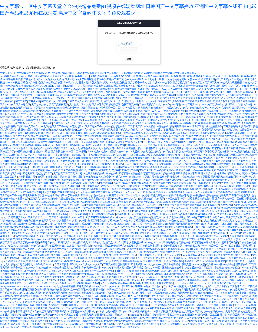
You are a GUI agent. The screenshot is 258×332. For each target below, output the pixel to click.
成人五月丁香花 (72, 314)
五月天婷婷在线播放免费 (51, 277)
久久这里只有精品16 (41, 123)
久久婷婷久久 (137, 139)
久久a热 (128, 110)
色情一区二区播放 (77, 233)
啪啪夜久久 (123, 139)
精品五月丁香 (56, 317)
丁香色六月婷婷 (29, 82)
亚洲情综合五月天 (152, 142)
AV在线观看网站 (42, 211)
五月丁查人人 (139, 214)
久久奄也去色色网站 (175, 79)
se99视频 (136, 205)
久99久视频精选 (183, 98)
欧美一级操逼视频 (195, 139)
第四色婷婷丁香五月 (139, 179)
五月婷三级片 (125, 223)
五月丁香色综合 (215, 267)
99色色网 (15, 255)
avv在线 (243, 176)
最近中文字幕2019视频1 (220, 292)
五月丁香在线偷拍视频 (130, 173)
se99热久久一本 (120, 176)
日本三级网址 (227, 92)
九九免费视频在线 (211, 220)
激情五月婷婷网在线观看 (94, 167)
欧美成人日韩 (89, 98)
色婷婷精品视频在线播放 (99, 85)
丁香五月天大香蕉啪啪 (159, 164)
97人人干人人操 (217, 299)
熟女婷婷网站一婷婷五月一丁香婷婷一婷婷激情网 (206, 305)
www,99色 (31, 277)
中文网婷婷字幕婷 (45, 158)
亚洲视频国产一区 (223, 167)
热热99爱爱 (112, 311)
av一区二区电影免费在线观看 (168, 267)
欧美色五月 (49, 98)
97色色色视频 (187, 176)
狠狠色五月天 (78, 154)
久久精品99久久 (11, 245)
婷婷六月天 (88, 314)
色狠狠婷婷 (216, 311)
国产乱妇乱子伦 (51, 161)
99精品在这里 (140, 211)
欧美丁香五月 (34, 192)
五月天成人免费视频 (99, 158)
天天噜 (148, 227)
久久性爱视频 (170, 114)
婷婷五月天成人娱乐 (56, 214)
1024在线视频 (7, 311)
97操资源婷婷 (92, 101)
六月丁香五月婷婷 (231, 110)
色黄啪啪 (13, 205)
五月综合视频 (45, 179)
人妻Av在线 (194, 79)
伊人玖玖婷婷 (72, 186)
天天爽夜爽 (67, 205)
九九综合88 (106, 101)
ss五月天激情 (119, 79)
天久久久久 (19, 292)
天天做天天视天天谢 (191, 205)
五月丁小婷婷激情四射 (80, 283)
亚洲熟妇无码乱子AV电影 (119, 142)
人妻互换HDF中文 (112, 327)
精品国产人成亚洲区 (217, 76)
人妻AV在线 (216, 120)
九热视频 (118, 110)
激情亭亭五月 (18, 267)
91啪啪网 (27, 139)
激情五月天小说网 (22, 308)
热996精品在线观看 (25, 236)
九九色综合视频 (171, 142)
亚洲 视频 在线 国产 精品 (144, 183)
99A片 (113, 82)
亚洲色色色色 (242, 186)
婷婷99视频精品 (117, 280)
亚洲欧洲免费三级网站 (137, 186)
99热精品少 (180, 274)
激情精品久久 (158, 151)
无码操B (73, 324)
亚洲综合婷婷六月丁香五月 (71, 299)
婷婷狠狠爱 (56, 289)
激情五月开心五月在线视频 (128, 308)
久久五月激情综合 (145, 258)
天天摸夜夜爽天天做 (174, 145)
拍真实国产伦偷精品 (149, 248)
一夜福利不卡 (151, 148)
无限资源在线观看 (205, 308)
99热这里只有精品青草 (228, 227)
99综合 (56, 179)
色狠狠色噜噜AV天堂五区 (159, 317)
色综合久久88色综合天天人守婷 (204, 129)
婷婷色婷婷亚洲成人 (132, 132)
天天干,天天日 (135, 126)
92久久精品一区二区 (178, 321)
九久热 (221, 132)
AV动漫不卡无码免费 (227, 242)
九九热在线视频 (231, 311)
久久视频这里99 (219, 233)
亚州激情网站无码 (169, 176)
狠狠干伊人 (231, 104)
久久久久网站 (82, 192)
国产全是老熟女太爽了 (76, 117)
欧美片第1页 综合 (235, 261)
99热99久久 (106, 154)
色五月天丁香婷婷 (59, 126)
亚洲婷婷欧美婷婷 (196, 280)
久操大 (49, 264)
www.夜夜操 (32, 233)
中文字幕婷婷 (248, 308)
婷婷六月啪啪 (97, 227)
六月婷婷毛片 (151, 321)
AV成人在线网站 (134, 136)
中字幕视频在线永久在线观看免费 (140, 189)
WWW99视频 (13, 82)
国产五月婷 (21, 101)
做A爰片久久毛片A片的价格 (49, 79)
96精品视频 (131, 107)
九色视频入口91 (214, 139)
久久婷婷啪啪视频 (42, 139)
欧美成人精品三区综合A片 (181, 308)
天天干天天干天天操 (34, 214)
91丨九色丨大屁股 (154, 79)
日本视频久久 (70, 82)
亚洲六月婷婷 (157, 195)
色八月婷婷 (188, 311)
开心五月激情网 (141, 305)
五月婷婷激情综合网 (169, 154)
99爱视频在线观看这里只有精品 (203, 183)
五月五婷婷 (114, 76)
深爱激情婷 (106, 183)
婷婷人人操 (162, 261)
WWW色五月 (128, 76)
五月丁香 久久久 (152, 98)
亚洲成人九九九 (97, 117)
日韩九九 (246, 296)
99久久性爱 (224, 255)
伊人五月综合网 (89, 139)
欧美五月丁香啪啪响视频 (99, 217)
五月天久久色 (137, 317)
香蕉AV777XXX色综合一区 (17, 148)
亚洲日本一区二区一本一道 (123, 195)
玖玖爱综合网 (88, 161)
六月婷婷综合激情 (92, 248)
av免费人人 (120, 324)
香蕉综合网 (231, 321)
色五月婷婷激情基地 (135, 164)
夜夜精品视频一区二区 (145, 110)
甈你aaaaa (123, 314)
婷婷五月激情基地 (246, 183)
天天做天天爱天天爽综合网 (67, 173)
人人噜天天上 (153, 277)
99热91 (177, 239)
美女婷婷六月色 (230, 129)
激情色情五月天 (246, 192)
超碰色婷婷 (135, 176)
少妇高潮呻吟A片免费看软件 (200, 164)
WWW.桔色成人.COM (132, 227)
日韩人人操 (192, 145)
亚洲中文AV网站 (86, 129)
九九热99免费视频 (66, 286)
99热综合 (167, 82)
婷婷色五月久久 (42, 280)
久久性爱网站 (207, 261)
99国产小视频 (73, 145)
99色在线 (174, 220)
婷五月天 (63, 324)
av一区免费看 (172, 198)
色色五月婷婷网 (239, 161)
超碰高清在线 (240, 264)
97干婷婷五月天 (191, 245)
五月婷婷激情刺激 (81, 245)
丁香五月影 (123, 208)
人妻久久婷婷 (79, 220)
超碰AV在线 (67, 223)
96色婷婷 (27, 302)
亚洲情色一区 (7, 236)
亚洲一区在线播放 (77, 214)
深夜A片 (138, 117)
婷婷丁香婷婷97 (153, 114)
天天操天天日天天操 (188, 120)
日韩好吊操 (146, 292)
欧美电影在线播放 (176, 217)
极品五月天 (158, 252)
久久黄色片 (238, 79)
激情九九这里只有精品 (161, 283)
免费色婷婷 (80, 302)
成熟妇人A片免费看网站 (198, 148)
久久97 (3, 95)
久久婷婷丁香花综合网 (42, 227)
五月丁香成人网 (211, 205)
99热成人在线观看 (229, 82)
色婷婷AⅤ (180, 280)
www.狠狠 (245, 267)
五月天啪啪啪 (230, 126)
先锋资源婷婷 (31, 220)
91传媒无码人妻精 (9, 296)
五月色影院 (107, 324)
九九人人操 (58, 186)
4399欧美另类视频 (240, 151)
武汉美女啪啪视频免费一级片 (123, 302)
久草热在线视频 (47, 299)
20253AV (185, 248)
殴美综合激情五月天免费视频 (48, 327)
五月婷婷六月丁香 (75, 85)
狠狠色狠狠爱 (206, 167)
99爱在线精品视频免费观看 (66, 267)
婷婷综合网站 (101, 280)
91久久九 (148, 264)
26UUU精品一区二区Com (214, 245)
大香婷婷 (251, 139)
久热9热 (157, 82)
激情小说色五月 (54, 89)
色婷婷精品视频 (219, 195)
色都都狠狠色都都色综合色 (118, 321)
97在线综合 (46, 314)
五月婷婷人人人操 (118, 233)
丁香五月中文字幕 (236, 258)
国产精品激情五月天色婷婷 (141, 324)
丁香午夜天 (74, 195)
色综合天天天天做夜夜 (65, 164)
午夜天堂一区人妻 (91, 267)
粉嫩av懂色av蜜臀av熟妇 (16, 198)
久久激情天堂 (105, 242)
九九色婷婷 (105, 148)
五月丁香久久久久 (62, 123)
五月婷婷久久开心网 (110, 123)
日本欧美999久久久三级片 (115, 317)
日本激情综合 (160, 223)
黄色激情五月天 (44, 173)
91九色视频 (61, 227)
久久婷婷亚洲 (242, 85)
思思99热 (83, 82)
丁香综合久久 (115, 220)
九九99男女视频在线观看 (47, 205)
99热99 (247, 255)
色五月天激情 (88, 107)
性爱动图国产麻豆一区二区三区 (28, 223)
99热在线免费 (141, 296)
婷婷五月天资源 (116, 145)
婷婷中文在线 (223, 164)
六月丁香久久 (235, 179)
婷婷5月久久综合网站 (218, 189)
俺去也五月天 (26, 205)
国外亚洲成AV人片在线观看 (189, 126)
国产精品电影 (176, 261)
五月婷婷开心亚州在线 (20, 95)
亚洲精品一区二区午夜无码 (79, 277)
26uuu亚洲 (5, 223)
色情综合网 (248, 114)
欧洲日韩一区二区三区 (174, 161)
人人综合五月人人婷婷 (228, 308)
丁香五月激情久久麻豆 (164, 292)
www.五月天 (218, 201)
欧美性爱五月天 (128, 255)
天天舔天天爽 (212, 82)
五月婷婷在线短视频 (105, 277)
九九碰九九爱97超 (35, 292)
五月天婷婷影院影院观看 (116, 264)
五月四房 (24, 258)
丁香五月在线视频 (88, 114)
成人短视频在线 (214, 126)
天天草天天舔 (40, 308)
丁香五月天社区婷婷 (245, 305)
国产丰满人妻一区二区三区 (229, 198)
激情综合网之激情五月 (38, 261)
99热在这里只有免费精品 (167, 264)
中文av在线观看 (135, 79)
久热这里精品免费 (62, 136)
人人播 (167, 211)
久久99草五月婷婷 (182, 132)
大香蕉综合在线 (239, 189)
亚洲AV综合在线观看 (70, 183)
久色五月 (183, 114)
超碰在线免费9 (43, 201)
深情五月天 (59, 85)
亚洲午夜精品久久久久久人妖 (154, 104)
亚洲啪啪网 (169, 242)
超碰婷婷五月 (51, 183)
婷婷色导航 (41, 305)
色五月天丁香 (189, 239)
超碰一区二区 (113, 227)
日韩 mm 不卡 (246, 148)
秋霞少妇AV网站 (140, 95)
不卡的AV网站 (126, 311)
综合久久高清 (121, 242)
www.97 (59, 117)
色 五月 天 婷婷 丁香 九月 (51, 132)
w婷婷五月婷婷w (166, 170)
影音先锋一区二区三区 (39, 186)
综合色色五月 (125, 211)
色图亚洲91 (191, 314)
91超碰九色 (55, 270)
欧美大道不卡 (109, 267)
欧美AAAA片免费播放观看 (173, 85)
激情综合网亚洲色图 (244, 101)
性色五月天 (111, 314)
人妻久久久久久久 (243, 239)
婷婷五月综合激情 (175, 139)
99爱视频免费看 (23, 151)
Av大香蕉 (135, 151)
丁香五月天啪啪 (150, 176)
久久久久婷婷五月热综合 (120, 117)
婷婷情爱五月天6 (27, 176)
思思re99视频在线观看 (198, 195)
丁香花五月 (115, 236)
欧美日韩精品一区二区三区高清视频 (179, 117)
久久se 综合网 (120, 154)
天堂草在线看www (233, 252)
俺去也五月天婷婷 (57, 176)
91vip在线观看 (28, 117)
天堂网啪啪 (70, 129)
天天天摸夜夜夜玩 (58, 104)
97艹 (160, 110)
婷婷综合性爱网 (14, 220)
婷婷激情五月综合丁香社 (125, 170)
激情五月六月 (208, 79)
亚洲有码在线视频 (72, 95)
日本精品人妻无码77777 (42, 258)
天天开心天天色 (186, 236)
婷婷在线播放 (153, 92)
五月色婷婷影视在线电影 (238, 95)
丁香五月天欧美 (147, 170)
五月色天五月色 (21, 136)
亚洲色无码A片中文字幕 (19, 327)
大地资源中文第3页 (91, 327)
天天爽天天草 (190, 89)
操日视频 (61, 101)
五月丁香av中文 (176, 167)
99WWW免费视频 (35, 170)
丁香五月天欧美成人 (191, 154)
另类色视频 (226, 205)
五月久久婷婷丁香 (35, 89)
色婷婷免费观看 (198, 189)
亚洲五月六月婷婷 (184, 283)
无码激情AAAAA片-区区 (13, 76)
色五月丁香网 (101, 255)
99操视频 (114, 305)
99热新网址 (26, 296)
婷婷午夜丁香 (27, 201)
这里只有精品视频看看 (211, 89)
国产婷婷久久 (48, 101)
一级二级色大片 (21, 123)
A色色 (96, 283)
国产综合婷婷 (202, 311)
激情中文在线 (149, 280)
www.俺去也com (190, 255)
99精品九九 (126, 305)
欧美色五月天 (82, 76)
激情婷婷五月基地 (100, 192)
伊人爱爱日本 (64, 220)
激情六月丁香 (101, 236)
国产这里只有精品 (64, 192)
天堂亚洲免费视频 (32, 98)
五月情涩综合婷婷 (175, 186)
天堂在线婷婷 (166, 189)
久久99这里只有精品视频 (166, 158)
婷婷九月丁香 (7, 142)
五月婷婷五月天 (107, 139)
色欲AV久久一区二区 (172, 92)
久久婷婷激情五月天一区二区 (223, 145)
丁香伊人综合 (108, 208)
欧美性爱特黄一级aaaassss (189, 170)
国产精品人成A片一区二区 (186, 230)
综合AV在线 (245, 248)
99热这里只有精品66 (215, 277)
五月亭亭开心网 (234, 217)
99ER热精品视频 (94, 252)
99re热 (223, 289)
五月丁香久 (249, 158)
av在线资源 (152, 85)
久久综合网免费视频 (98, 258)
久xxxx (141, 277)
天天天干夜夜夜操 (187, 292)
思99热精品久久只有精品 (130, 267)
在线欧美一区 (123, 214)
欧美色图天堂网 (236, 314)
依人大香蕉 (227, 98)
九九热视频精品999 (245, 92)
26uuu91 (64, 120)
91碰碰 (163, 321)
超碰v (140, 148)
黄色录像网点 (174, 151)
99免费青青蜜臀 (218, 179)
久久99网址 (153, 214)
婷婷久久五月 (228, 183)
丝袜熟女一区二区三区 (129, 230)
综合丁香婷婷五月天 (195, 267)
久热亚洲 (250, 261)
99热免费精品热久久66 (22, 208)
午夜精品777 (163, 289)
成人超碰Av (199, 324)
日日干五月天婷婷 (244, 136)
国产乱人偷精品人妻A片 (162, 95)
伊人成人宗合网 (47, 274)
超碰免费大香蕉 (41, 151)
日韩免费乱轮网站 (99, 82)
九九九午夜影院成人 (195, 286)
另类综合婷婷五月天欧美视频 (236, 223)
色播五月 (60, 145)
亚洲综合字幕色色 (15, 89)
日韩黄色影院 (18, 233)
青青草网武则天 (234, 201)
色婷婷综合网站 (72, 261)
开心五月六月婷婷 (154, 139)
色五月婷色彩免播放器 (50, 82)
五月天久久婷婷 (38, 198)
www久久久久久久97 (103, 286)
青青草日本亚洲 (244, 120)
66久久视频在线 (91, 183)
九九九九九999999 (170, 277)
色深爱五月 (57, 261)
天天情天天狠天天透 (179, 223)
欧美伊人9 (215, 107)
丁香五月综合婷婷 (151, 314)
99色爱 (111, 161)
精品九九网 (223, 142)
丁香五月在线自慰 (126, 277)
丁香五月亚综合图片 (144, 220)
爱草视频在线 (160, 227)
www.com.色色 (30, 299)
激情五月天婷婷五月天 (69, 92)
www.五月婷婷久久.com (213, 230)
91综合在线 (109, 201)
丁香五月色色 (55, 321)
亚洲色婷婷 (135, 161)
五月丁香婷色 (176, 258)
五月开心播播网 (76, 176)
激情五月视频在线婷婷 (94, 292)
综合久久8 (80, 205)
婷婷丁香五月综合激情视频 (27, 145)
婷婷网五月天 (183, 95)
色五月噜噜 (32, 274)
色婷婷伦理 (199, 76)
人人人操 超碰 (120, 101)
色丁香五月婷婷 (194, 186)
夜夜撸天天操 (229, 317)
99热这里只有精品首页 (201, 208)
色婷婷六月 (32, 267)
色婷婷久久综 (191, 261)
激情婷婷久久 (158, 217)
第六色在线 (112, 173)
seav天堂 (105, 95)
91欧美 (101, 311)
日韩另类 (101, 289)
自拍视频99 (157, 107)
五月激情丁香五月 (195, 252)
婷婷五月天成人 (197, 114)
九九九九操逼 (136, 101)
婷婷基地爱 (128, 236)
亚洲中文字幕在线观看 (50, 142)
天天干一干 (124, 274)
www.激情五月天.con (155, 308)
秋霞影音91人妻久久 (26, 248)
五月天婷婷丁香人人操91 (98, 126)
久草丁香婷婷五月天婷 (229, 296)
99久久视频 (92, 299)
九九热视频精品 (199, 299)
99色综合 (128, 220)
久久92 (204, 161)
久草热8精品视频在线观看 (178, 302)
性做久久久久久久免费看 (199, 192)
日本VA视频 (208, 270)
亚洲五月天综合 (143, 158)
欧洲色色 (247, 220)
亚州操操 (202, 292)
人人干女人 (9, 167)
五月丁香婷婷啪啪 (142, 223)
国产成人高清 (31, 164)
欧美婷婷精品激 (199, 248)
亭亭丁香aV (193, 161)
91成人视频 (92, 123)
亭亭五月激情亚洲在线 (147, 236)
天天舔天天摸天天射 (33, 252)
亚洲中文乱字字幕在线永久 (164, 305)
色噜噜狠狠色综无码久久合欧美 (35, 85)
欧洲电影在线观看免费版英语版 (95, 198)
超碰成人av (48, 145)
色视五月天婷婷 (130, 104)
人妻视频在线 (136, 242)
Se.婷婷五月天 (99, 245)
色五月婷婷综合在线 (190, 220)
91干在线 (75, 139)
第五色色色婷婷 (60, 248)
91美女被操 (41, 154)
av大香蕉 (42, 321)
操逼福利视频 (7, 248)
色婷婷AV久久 (33, 120)
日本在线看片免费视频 (124, 148)
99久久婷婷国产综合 (113, 248)
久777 (115, 239)
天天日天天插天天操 (125, 89)
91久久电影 (191, 92)
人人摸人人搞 (124, 114)
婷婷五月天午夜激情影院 (31, 195)
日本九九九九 (124, 205)
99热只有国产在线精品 (156, 136)
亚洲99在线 (204, 173)
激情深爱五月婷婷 (101, 239)
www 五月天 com (190, 104)
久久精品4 (118, 164)
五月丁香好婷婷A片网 (203, 242)
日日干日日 (46, 164)
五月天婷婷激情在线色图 (91, 142)
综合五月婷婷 (223, 79)
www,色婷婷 (109, 230)
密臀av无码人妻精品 (92, 321)
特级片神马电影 (126, 283)
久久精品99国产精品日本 (112, 299)
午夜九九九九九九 (232, 220)
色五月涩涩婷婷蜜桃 (174, 110)
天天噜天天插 (178, 183)
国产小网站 (187, 142)
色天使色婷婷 (183, 242)
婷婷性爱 (13, 110)
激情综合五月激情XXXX (120, 289)
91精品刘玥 (172, 195)
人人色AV (29, 154)
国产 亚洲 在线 (200, 123)
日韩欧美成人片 (75, 101)
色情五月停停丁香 (111, 189)
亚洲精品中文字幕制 (181, 123)
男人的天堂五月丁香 (91, 201)
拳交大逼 (145, 151)
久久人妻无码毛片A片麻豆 (158, 132)
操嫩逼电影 (111, 274)
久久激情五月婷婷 (33, 183)
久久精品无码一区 (237, 289)
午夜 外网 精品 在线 (208, 92)
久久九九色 (187, 179)
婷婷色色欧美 (196, 136)
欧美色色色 (163, 324)
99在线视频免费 (14, 154)
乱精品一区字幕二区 (125, 252)
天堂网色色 (88, 179)
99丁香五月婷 (83, 239)
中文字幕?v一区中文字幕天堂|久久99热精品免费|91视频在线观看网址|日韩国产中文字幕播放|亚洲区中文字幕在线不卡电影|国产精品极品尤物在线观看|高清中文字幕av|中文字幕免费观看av (98, 73)
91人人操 (239, 167)
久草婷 (182, 129)
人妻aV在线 (191, 167)
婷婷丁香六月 (194, 274)
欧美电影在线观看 (32, 161)
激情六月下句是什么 (44, 296)
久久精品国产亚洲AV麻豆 (106, 132)
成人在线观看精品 (216, 114)
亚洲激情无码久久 (117, 245)
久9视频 (172, 120)
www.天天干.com (232, 89)
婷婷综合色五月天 (222, 101)
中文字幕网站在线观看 (133, 92)
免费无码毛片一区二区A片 (110, 107)
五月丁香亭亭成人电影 (140, 82)
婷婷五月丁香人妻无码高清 (173, 208)
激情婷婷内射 (236, 76)
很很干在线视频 (214, 252)
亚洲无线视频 (84, 286)
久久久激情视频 (42, 245)
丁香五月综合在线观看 (122, 258)
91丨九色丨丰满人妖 (205, 142)
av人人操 (187, 324)
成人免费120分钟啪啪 (63, 280)
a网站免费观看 (112, 92)
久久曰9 (60, 258)
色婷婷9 (231, 277)
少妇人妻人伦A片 (205, 158)
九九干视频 (143, 89)
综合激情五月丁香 (172, 245)
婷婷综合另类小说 (30, 189)
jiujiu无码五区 (94, 230)
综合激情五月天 (103, 179)
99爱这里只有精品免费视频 (99, 308)
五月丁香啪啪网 (60, 201)
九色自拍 (114, 255)
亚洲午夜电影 (156, 296)
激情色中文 (192, 110)
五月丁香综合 (117, 186)
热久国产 (86, 145)
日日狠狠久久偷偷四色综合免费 (46, 167)
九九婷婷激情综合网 (29, 110)
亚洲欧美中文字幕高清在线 (71, 189)
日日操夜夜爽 (188, 289)
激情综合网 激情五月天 (203, 296)
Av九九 (252, 176)
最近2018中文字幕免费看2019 (129, 85)
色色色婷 (229, 136)
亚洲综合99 (76, 264)
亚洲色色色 (178, 164)
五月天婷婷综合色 (178, 136)
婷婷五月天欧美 (78, 230)
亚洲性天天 (215, 302)
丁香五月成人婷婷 (131, 123)
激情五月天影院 (168, 214)
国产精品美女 (134, 280)
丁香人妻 (20, 274)
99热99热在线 (195, 85)
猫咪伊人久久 (131, 198)
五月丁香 (231, 299)
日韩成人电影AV (60, 211)
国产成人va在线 (72, 167)
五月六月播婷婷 (84, 280)
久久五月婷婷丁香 (208, 117)
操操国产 (99, 314)
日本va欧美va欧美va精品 (100, 151)
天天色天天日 (99, 145)
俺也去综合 (12, 258)
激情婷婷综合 (119, 126)
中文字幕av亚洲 (115, 292)
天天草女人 (79, 123)
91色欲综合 (209, 154)
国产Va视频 (122, 201)
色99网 (185, 151)
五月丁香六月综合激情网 (225, 148)
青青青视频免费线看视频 (198, 101)
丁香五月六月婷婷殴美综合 (170, 192)
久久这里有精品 (21, 129)
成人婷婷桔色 (13, 230)
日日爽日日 (138, 270)
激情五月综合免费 (97, 220)
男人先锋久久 (121, 151)
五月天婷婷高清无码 (210, 110)
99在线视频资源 (72, 321)
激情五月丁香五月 (97, 302)
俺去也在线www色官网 (43, 239)
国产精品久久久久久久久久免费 (207, 321)
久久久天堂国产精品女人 (142, 201)
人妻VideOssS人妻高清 (123, 120)
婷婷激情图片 (77, 126)
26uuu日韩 (141, 120)
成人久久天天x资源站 (192, 277)
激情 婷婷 (220, 261)
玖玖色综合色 (207, 211)
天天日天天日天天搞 (205, 283)
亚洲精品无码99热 (157, 120)
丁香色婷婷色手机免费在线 (87, 136)
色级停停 (53, 198)
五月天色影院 (224, 324)
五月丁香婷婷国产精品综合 (94, 186)
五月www (5, 104)
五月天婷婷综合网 (71, 179)
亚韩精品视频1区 (207, 214)
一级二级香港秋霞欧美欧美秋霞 (197, 198)
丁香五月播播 (53, 302)
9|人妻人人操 (53, 223)
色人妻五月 (48, 192)
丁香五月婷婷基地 (40, 129)
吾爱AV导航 (115, 261)
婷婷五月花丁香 (21, 239)
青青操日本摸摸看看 (60, 217)
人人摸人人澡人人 (211, 317)
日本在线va (22, 167)
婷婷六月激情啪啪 (9, 321)
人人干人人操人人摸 (73, 270)
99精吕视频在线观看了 (110, 98)
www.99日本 (78, 217)
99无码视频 (39, 302)
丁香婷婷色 (39, 107)
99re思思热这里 (86, 164)
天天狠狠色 (175, 311)
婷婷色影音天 (10, 85)
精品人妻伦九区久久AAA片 (156, 230)
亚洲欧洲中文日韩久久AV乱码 (32, 126)
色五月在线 (234, 233)
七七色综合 (105, 176)
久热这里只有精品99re (138, 217)
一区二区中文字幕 (98, 233)
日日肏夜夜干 (61, 264)
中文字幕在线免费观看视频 (143, 154)
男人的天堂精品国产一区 (95, 261)
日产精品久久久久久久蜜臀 (84, 211)
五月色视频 (190, 258)
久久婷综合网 (146, 198)
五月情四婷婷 (181, 189)
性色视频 (122, 82)
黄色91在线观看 (98, 76)
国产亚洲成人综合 (231, 302)
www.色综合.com (153, 242)
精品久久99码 (151, 117)
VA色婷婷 (84, 110)
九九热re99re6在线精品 (152, 302)
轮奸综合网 (67, 302)
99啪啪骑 (58, 314)
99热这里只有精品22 (73, 252)
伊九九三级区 (163, 201)
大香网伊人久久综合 (66, 242)
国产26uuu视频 (120, 179)
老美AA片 (50, 230)
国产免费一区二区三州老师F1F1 (27, 324)
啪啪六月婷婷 (245, 104)
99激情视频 (6, 239)
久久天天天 (104, 120)
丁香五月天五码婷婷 (227, 170)
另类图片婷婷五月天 (101, 110)
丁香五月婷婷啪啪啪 (67, 274)
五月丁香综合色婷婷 (59, 154)
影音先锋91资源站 (27, 132)
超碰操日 (138, 321)
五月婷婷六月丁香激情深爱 (47, 95)
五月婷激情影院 (131, 327)
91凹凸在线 (27, 230)
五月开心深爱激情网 (38, 289)
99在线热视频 (53, 170)
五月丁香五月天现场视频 (242, 245)
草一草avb (114, 167)
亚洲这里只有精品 (234, 280)
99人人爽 (175, 289)
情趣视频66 (215, 123)
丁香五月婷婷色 (135, 299)
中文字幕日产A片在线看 (177, 296)
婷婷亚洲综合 (48, 189)
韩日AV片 (229, 120)
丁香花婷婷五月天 (213, 136)
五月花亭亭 (149, 261)
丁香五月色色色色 (9, 179)
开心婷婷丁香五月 (242, 324)
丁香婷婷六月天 (122, 270)
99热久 (147, 286)
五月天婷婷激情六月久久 (155, 123)
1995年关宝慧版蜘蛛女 (212, 104)
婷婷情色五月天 (61, 139)
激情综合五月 (232, 267)
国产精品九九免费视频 (128, 129)
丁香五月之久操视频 (155, 233)
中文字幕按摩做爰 (90, 208)
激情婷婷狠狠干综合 (181, 76)
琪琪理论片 (74, 208)
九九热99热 (131, 248)
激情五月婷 (27, 245)
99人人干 (217, 239)
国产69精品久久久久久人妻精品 (233, 270)
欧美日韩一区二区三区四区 (118, 296)
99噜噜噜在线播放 (132, 261)
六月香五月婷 (246, 170)
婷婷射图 (204, 120)
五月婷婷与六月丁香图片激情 (80, 79)
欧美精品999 (246, 129)
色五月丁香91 (13, 189)
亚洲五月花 (172, 129)
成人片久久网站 (50, 120)
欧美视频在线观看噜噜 (35, 317)
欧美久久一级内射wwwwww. (33, 270)
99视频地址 (33, 314)
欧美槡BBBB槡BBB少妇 (219, 264)
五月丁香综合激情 (152, 145)
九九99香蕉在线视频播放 (227, 208)
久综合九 (247, 89)
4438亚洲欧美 (144, 252)
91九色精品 (240, 98)
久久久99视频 (138, 274)
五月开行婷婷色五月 (240, 195)
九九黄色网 (122, 161)
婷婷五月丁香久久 (247, 317)
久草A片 (7, 129)
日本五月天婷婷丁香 (234, 139)
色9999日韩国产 (180, 201)
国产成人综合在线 (87, 242)
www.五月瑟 (44, 248)
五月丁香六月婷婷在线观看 (20, 305)
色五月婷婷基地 (121, 183)
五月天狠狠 (137, 264)
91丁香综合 (125, 239)
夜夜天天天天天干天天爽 (185, 211)
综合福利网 (232, 176)
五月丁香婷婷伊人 (146, 255)
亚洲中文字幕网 (134, 286)
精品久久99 (168, 98)
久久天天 (159, 198)
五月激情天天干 (14, 317)
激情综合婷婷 (189, 233)
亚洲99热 (191, 217)
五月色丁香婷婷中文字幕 (229, 158)
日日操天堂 (144, 107)
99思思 (82, 151)
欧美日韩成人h (198, 223)
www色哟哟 (90, 120)
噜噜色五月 (246, 142)
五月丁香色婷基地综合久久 (223, 248)
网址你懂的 (203, 233)
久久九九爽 (97, 296)
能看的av (234, 142)
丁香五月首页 (76, 120)
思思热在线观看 (234, 274)
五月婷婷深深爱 (86, 289)
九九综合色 (213, 223)
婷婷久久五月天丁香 (200, 201)
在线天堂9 (198, 82)
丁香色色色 (244, 321)
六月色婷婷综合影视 (219, 161)
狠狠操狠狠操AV (143, 311)
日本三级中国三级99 (190, 270)
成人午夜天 (138, 114)
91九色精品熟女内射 (74, 317)
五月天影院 (28, 173)
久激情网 (226, 107)
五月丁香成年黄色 (68, 110)
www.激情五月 (72, 327)
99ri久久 (138, 142)
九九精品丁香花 (57, 305)
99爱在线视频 (160, 311)
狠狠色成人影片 (89, 148)
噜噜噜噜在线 (13, 79)
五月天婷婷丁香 (8, 195)
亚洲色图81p (164, 255)
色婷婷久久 (39, 148)
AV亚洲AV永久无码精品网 (35, 255)
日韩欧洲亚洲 (104, 79)
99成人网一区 (248, 233)
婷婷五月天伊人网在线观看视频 (152, 76)
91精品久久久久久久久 (176, 107)
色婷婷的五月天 (107, 114)
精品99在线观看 (166, 280)
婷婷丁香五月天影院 (217, 236)
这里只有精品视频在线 (229, 173)
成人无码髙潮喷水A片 (15, 217)
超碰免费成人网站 (199, 107)
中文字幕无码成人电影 (62, 76)
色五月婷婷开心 (53, 252)
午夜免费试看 (27, 158)
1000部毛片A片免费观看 (68, 98)
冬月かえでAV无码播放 (171, 148)
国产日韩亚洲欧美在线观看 (211, 258)
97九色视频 (247, 154)
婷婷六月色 (237, 255)
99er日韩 (175, 104)
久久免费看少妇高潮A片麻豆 (175, 299)
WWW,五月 (63, 230)
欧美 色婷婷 (142, 283)
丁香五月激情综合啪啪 (155, 173)
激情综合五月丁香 (88, 170)
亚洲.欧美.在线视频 (173, 286)
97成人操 (39, 230)
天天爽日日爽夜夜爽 (97, 305)
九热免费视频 (156, 211)
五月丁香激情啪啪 (78, 158)
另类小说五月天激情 (245, 292)
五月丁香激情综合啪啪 (225, 192)
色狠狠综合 (105, 170)
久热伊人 (228, 239)
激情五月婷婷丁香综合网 (101, 214)
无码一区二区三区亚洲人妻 (212, 314)
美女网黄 (200, 236)
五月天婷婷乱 (239, 107)
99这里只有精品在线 (94, 173)
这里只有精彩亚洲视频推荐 (144, 208)
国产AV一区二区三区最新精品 (166, 89)
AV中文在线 (119, 217)
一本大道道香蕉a (246, 277)
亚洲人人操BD (18, 186)
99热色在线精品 (165, 126)
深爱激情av (176, 324)
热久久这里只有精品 (218, 286)
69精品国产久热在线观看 (171, 101)
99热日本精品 (136, 233)
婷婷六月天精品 (45, 117)
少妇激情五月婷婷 (187, 214)
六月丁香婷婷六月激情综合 (82, 311)
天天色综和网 (222, 151)
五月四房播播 (59, 311)
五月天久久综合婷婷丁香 (239, 132)
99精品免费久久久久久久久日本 (162, 270)
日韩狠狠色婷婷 (168, 236)
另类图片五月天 (170, 205)
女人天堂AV (19, 192)
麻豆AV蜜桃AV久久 (41, 136)
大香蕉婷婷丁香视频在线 (242, 236)
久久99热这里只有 (151, 205)
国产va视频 (76, 248)
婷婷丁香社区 (202, 176)
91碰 (213, 173)
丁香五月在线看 (58, 283)
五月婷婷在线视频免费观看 (106, 104)
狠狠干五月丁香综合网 (202, 151)
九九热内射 (151, 101)
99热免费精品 (194, 317)
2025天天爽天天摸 (105, 129)
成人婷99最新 (93, 189)
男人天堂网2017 (14, 183)
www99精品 (227, 186)
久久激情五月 (234, 230)
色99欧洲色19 (101, 195)
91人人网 (120, 286)
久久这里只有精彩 (60, 255)
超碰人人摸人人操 (120, 95)
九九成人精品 (7, 264)
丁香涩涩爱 (219, 274)
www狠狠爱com (49, 110)
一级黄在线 (92, 176)
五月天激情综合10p (38, 217)
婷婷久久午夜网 (212, 85)
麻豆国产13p (138, 239)
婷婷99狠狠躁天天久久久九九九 (63, 148)
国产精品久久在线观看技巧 (134, 167)
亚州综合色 (87, 195)
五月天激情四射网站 (21, 211)
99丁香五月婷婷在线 (173, 314)
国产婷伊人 (228, 85)
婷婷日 (182, 195)
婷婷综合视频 (157, 186)
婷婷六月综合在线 (214, 95)
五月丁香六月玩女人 (89, 324)
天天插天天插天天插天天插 (101, 205)
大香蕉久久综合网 (46, 114)
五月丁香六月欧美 (182, 82)
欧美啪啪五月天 (133, 145)
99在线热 (118, 198)
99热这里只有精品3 (133, 98)
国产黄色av (27, 79)
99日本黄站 (238, 164)
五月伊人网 (34, 101)
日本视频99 (54, 308)
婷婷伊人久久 (131, 292)
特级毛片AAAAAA (74, 89)
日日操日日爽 (70, 142)
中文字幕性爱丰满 (151, 161)
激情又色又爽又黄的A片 (230, 214)
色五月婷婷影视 (91, 95)
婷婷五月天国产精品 (38, 76)
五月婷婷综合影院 (15, 170)
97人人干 (97, 264)
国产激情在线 (148, 192)
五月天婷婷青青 (108, 211)
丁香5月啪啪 (92, 154)
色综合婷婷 (45, 267)
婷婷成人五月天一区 (82, 255)
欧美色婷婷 (75, 292)
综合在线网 (135, 314)
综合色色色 (61, 233)
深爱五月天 (62, 158)
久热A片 (87, 264)
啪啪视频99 (14, 117)
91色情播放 (9, 126)
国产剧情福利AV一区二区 (64, 151)
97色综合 (74, 201)
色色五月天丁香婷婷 (76, 258)
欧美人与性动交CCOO (23, 114)
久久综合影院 (22, 264)
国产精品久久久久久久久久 (125, 192)
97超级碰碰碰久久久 (11, 161)
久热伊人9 (101, 161)
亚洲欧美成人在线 (61, 245)
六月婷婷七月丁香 (175, 252)
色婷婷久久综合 (108, 223)
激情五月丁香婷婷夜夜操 (26, 242)
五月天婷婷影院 (23, 107)
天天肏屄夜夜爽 (28, 321)
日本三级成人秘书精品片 (43, 92)
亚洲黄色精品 (151, 299)
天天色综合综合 (39, 104)
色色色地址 (247, 311)
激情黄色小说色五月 (67, 114)
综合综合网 (198, 95)
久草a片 (203, 145)
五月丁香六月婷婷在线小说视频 (145, 245)
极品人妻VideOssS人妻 (193, 264)
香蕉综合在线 (47, 242)
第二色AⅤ (157, 286)
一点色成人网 (174, 233)
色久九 (148, 267)
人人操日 (5, 186)
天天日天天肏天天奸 (66, 296)
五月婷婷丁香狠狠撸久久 (79, 132)
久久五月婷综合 (108, 283)
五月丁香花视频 (69, 170)
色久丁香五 (84, 296)
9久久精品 (144, 195)
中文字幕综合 (47, 233)
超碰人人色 (57, 129)
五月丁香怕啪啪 (103, 164)
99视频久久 (162, 220)
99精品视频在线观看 (144, 289)
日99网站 (168, 274)
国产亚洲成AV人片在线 (91, 274)
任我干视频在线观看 (204, 227)
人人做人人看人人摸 (80, 104)
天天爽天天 (6, 308)
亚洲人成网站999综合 (122, 158)
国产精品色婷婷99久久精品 (166, 179)
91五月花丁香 (188, 158)
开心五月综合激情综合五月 (99, 89)
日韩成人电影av (215, 280)
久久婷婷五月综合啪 (14, 261)
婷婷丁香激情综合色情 (205, 132)
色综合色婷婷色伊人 (26, 142)
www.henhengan (154, 274)
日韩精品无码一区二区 (228, 154)
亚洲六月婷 (210, 170)
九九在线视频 (38, 264)
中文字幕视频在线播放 (180, 227)
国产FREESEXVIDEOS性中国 (51, 208)
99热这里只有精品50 (56, 195)
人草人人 (211, 324)
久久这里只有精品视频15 (206, 98)
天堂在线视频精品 (170, 248)
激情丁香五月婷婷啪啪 (87, 223)
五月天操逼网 (204, 289)
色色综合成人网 (158, 167)
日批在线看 (225, 117)
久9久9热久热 (234, 114)
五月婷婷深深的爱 (70, 161)
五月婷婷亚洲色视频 (92, 92)
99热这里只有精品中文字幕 (182, 173)
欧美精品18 (51, 324)
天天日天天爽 (218, 176)
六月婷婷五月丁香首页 (153, 129)
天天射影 (176, 255)
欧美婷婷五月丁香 (75, 305)
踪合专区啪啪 (93, 317)
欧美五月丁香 (200, 302)
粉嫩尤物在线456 (231, 123)
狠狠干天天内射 (47, 220)
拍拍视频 (42, 176)
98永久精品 (150, 126)
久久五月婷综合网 (20, 104)
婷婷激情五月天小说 (78, 227)
